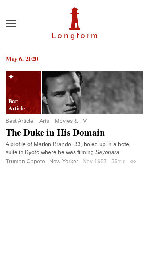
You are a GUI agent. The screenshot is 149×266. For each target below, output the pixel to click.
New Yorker (63, 161)
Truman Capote (25, 161)
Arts (44, 121)
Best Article (19, 121)
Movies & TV (71, 121)
